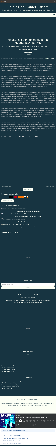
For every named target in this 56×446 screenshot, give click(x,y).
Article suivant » (50, 186)
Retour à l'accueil (28, 189)
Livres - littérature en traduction (25, 49)
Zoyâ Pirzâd (35, 49)
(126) (11, 386)
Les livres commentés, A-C (8, 366)
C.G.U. (52, 403)
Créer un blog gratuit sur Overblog (27, 403)
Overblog (36, 399)
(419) (11, 381)
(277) (8, 383)
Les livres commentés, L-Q (8, 369)
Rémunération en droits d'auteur (13, 405)
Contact (41, 403)
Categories (17, 46)
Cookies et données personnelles (33, 405)
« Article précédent (6, 186)
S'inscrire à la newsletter (7, 200)
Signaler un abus (47, 403)
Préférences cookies (43, 405)
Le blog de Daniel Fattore (28, 7)
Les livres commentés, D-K (8, 367)
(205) (9, 384)
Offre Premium (23, 405)
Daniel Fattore (26, 302)
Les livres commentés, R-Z (8, 371)
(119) (6, 388)
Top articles (36, 403)
